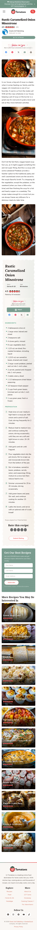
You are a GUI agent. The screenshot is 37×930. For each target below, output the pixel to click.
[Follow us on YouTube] (24, 914)
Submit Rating (18, 538)
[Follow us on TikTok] (29, 914)
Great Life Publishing (16, 921)
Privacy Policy (18, 927)
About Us (27, 891)
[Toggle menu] (4, 11)
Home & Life (9, 898)
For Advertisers (27, 904)
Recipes (9, 891)
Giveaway (27, 898)
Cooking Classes (27, 901)
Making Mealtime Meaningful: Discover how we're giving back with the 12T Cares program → (19, 4)
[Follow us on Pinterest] (18, 914)
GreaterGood (29, 921)
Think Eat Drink (22, 520)
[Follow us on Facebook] (8, 914)
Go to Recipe (19, 37)
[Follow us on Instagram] (13, 914)
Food (9, 895)
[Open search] (32, 11)
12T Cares (27, 895)
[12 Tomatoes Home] (18, 869)
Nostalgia (9, 901)
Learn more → (29, 47)
